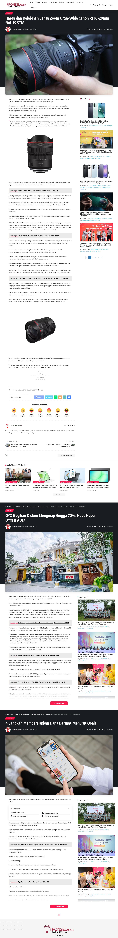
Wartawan (90, 628)
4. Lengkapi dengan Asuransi (51, 816)
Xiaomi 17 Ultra (96, 220)
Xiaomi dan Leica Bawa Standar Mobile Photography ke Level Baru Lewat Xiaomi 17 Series (95, 214)
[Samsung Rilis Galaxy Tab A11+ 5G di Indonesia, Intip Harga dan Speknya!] (100, 475)
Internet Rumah (86, 158)
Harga (90, 125)
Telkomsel (88, 251)
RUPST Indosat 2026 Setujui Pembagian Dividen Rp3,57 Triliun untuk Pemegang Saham (95, 655)
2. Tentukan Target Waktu (50, 813)
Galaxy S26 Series (101, 185)
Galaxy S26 (93, 185)
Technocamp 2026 (82, 628)
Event (92, 156)
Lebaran (96, 249)
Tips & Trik (10, 718)
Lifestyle (9, 510)
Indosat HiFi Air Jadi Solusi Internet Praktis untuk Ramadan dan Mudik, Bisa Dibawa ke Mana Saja (96, 152)
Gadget (9, 13)
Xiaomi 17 (89, 220)
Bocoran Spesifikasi (96, 218)
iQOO (93, 125)
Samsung (107, 187)
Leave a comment (67, 455)
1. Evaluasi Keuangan (18, 812)
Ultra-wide (40, 390)
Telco (84, 660)
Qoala (29, 849)
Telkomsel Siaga (96, 251)
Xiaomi (85, 220)
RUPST (103, 659)
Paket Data (97, 158)
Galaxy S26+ (89, 187)
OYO (22, 596)
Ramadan (82, 251)
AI (85, 659)
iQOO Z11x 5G (99, 125)
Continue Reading (59, 703)
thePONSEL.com (16, 29)
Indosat (102, 156)
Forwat (90, 626)
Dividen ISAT (89, 659)
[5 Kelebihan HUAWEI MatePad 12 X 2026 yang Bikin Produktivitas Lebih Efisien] (45, 475)
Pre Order (102, 187)
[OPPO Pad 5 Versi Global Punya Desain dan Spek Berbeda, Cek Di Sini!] (72, 475)
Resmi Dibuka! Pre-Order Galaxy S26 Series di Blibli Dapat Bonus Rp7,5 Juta (96, 182)
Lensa (21, 390)
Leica (102, 218)
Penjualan (109, 125)
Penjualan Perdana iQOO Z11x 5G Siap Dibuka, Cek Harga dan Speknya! (94, 122)
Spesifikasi (83, 127)
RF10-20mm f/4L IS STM (30, 390)
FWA (95, 156)
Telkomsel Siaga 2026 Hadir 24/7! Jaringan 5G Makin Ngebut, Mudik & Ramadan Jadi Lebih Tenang (96, 245)
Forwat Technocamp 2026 (99, 626)
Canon (23, 99)
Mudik (100, 249)
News (105, 125)
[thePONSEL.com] (16, 5)
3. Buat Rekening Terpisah (20, 816)
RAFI (107, 249)
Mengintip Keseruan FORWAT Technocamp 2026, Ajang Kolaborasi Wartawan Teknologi (96, 623)
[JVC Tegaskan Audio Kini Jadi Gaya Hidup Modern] (18, 475)
